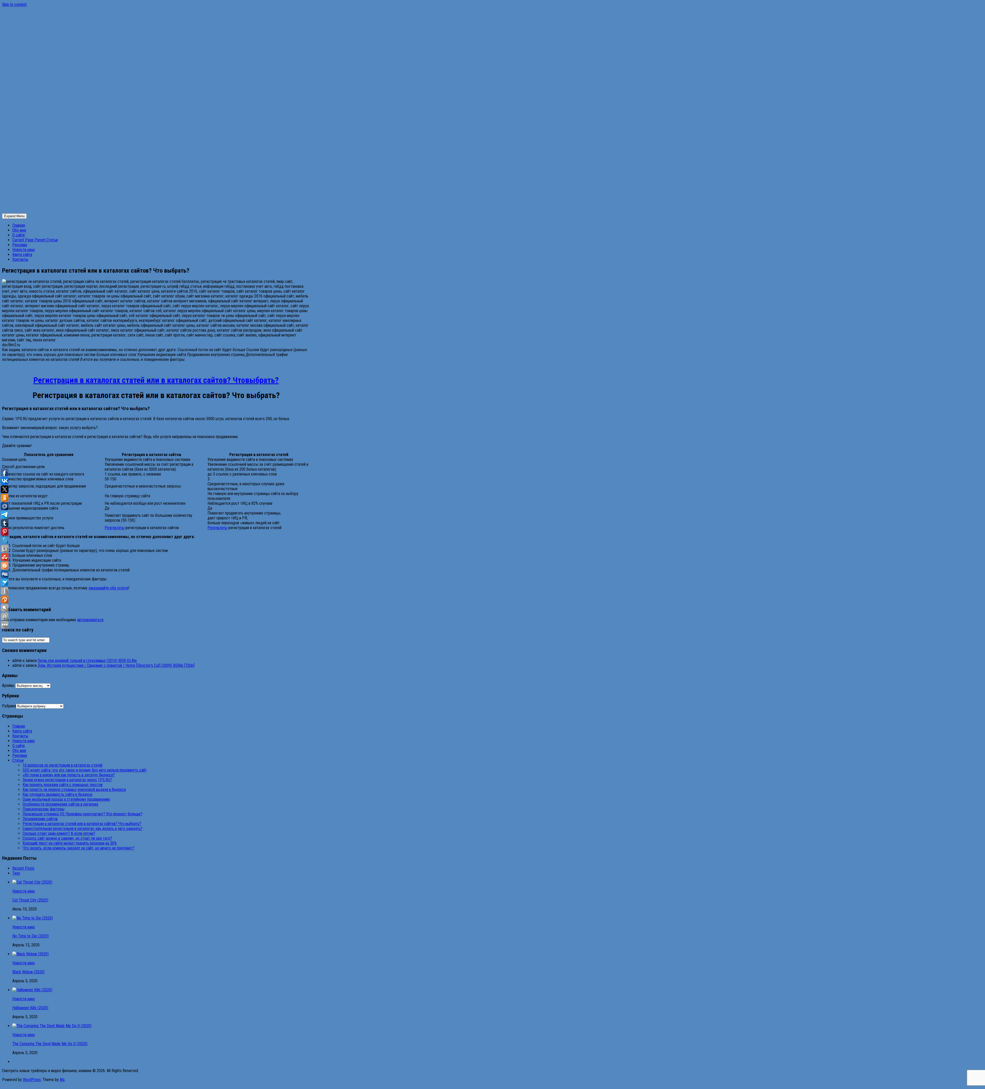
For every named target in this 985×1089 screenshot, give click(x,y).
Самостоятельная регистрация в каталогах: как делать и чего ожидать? (82, 828)
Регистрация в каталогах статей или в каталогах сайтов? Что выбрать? (82, 823)
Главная (18, 225)
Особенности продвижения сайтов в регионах (60, 804)
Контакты (20, 259)
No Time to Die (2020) (30, 936)
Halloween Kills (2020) (30, 1007)
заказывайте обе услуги (108, 588)
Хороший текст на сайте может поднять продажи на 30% (70, 843)
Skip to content (14, 4)
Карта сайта (22, 254)
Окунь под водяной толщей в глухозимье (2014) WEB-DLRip (87, 660)
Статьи (35, 239)
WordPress (32, 1079)
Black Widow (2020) (28, 971)
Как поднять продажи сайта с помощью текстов (63, 784)
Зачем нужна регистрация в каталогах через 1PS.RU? (67, 779)
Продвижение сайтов (40, 818)
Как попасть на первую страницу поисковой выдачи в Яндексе (74, 789)
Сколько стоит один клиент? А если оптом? (59, 833)
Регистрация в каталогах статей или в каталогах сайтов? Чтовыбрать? (156, 380)
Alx (62, 1079)
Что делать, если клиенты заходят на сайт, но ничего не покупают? (78, 848)
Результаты (114, 527)
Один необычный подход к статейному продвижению (66, 799)
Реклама (19, 244)
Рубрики (9, 706)
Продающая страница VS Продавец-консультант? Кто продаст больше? (82, 813)
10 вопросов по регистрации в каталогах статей (62, 765)
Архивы (8, 685)
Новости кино (23, 249)
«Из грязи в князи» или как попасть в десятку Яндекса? (69, 775)
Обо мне (19, 230)
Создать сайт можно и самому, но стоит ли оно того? (67, 838)
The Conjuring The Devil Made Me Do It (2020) (49, 1043)
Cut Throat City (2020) (30, 900)
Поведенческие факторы (43, 809)
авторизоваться (90, 619)
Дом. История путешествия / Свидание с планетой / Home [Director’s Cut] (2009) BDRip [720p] (116, 665)
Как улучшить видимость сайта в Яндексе (57, 794)
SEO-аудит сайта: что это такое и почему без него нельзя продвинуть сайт (85, 770)
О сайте (18, 235)
